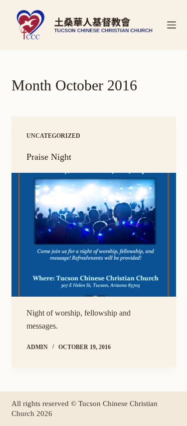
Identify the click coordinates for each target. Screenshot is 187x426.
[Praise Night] (93, 235)
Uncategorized (53, 135)
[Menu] (171, 24)
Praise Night (48, 157)
